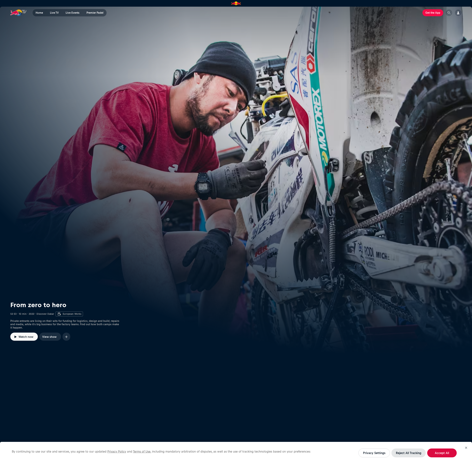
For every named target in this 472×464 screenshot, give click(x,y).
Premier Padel (94, 12)
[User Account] (458, 12)
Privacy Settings (374, 453)
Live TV (54, 12)
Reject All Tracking (408, 453)
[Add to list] (66, 337)
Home (39, 12)
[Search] (448, 12)
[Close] (466, 447)
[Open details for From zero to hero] (236, 181)
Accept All (442, 453)
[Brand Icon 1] (236, 3)
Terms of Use (141, 451)
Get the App (432, 12)
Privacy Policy (116, 451)
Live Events (72, 12)
